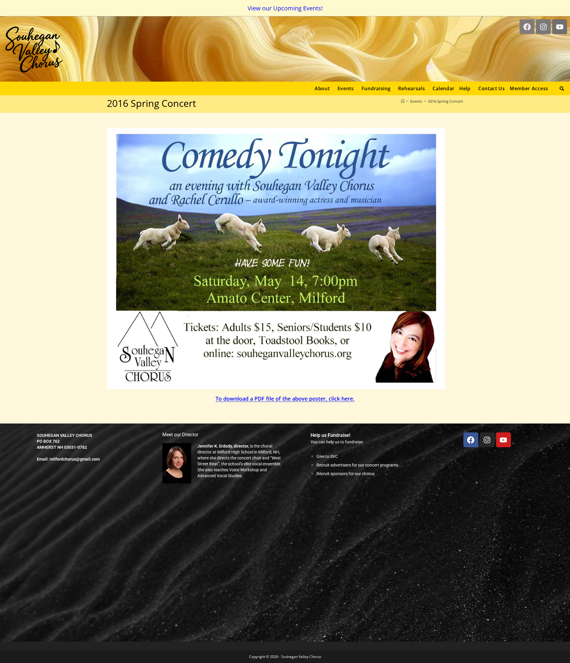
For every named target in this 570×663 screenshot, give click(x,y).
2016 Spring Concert (445, 101)
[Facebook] (527, 26)
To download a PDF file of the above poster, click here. (285, 398)
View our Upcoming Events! (285, 8)
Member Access (529, 88)
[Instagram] (543, 26)
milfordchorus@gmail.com (75, 459)
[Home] (403, 101)
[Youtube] (559, 26)
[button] (323, 88)
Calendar (444, 88)
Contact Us (491, 88)
